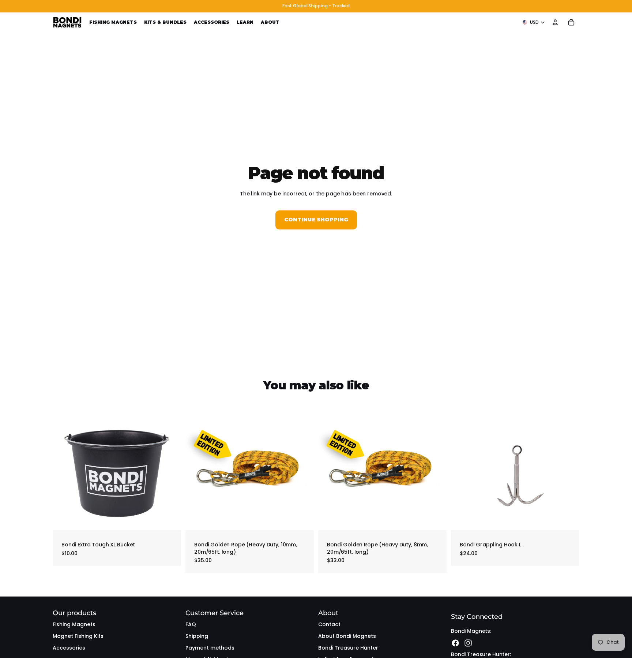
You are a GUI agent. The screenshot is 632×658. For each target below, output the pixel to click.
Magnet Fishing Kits (78, 636)
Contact (329, 624)
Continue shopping (316, 219)
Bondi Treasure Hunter (348, 647)
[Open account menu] (555, 22)
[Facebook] (455, 643)
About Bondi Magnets (347, 636)
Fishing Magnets (74, 624)
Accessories (69, 647)
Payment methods (209, 647)
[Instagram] (468, 643)
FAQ (190, 624)
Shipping (196, 636)
